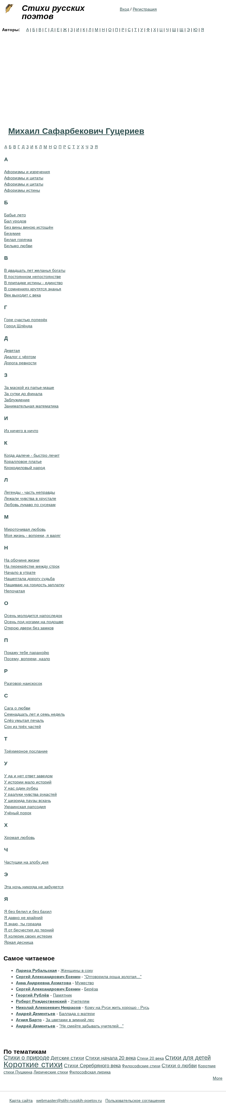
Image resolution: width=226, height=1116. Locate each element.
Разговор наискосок (23, 683)
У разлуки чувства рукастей (30, 794)
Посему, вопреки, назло (27, 658)
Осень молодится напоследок (33, 615)
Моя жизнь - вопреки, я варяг (32, 535)
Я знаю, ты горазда (22, 923)
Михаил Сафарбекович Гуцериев (76, 131)
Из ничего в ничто (21, 430)
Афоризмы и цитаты (23, 178)
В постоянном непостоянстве (32, 276)
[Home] (9, 9)
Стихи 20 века (150, 1058)
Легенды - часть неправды (29, 492)
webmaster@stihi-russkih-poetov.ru (69, 1100)
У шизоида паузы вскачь (27, 800)
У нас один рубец (21, 788)
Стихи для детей (188, 1057)
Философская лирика (90, 1072)
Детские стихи (67, 1058)
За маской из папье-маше (29, 387)
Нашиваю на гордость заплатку (34, 584)
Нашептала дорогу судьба (29, 578)
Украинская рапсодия (25, 806)
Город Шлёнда (18, 325)
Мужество (84, 982)
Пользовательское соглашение (135, 1100)
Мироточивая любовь (25, 529)
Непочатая (14, 591)
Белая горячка (18, 239)
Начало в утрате (20, 572)
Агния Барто (29, 1019)
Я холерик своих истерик (28, 936)
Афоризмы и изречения (27, 171)
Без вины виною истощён (28, 227)
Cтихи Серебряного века (92, 1065)
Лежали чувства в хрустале (30, 498)
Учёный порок (17, 812)
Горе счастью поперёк (25, 319)
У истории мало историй (27, 782)
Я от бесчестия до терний (29, 930)
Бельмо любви (18, 245)
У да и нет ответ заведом (28, 775)
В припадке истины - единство (33, 282)
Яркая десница (18, 942)
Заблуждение (17, 399)
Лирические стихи (51, 1072)
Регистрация (145, 9)
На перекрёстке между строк (31, 566)
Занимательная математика (31, 406)
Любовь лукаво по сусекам (30, 504)
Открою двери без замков (29, 628)
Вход (124, 9)
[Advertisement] (113, 77)
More (217, 1078)
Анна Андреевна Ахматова (43, 982)
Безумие (12, 233)
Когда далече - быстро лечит (31, 455)
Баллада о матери (77, 1013)
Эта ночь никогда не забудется (34, 886)
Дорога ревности (20, 362)
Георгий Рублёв (32, 995)
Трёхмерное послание (26, 751)
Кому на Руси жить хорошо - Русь (117, 1007)
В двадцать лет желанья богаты (34, 270)
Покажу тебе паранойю (26, 652)
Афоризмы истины (22, 190)
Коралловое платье (23, 461)
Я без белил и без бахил (27, 911)
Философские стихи (141, 1065)
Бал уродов (15, 221)
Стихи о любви (179, 1065)
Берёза (91, 989)
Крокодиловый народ (24, 467)
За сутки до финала (23, 393)
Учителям (80, 1001)
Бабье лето (15, 215)
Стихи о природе (26, 1057)
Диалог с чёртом (20, 356)
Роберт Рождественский (41, 1001)
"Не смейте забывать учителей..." (91, 1026)
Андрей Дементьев (35, 1013)
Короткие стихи (33, 1064)
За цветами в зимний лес (70, 1019)
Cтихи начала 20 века (110, 1058)
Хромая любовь (19, 837)
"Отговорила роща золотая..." (113, 976)
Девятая (12, 350)
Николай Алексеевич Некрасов (48, 1007)
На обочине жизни (21, 560)
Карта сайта (21, 1100)
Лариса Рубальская (36, 970)
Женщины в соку (77, 970)
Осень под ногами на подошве (34, 621)
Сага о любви (17, 708)
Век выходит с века (22, 295)
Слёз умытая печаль (24, 720)
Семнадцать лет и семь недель (34, 714)
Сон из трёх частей (22, 726)
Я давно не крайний (23, 917)
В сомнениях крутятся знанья (32, 288)
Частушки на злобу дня (26, 862)
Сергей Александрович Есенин (48, 976)
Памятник (62, 995)
